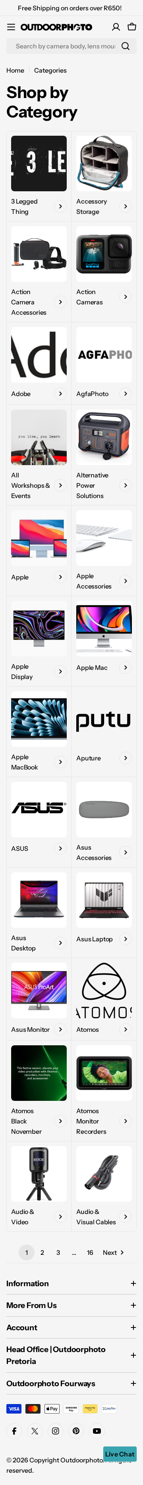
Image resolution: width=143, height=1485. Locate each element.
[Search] (125, 46)
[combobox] (71, 46)
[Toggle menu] (11, 27)
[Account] (116, 27)
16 (90, 1252)
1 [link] (26, 1252)
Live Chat (120, 1454)
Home (15, 70)
